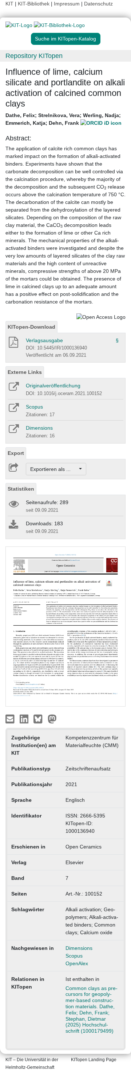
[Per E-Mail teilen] (10, 719)
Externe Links (25, 372)
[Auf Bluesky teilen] (39, 719)
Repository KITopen (34, 55)
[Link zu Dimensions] (13, 431)
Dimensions (39, 428)
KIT (9, 4)
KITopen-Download (31, 327)
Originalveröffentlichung (53, 385)
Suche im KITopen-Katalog (65, 39)
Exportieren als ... (54, 469)
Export (16, 453)
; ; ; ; (63, 119)
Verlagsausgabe (44, 340)
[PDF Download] (13, 344)
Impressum (67, 4)
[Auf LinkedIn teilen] (25, 719)
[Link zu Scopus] (13, 410)
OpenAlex (77, 963)
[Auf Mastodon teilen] (52, 719)
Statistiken (21, 489)
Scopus (34, 407)
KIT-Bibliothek (34, 4)
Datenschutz (98, 4)
